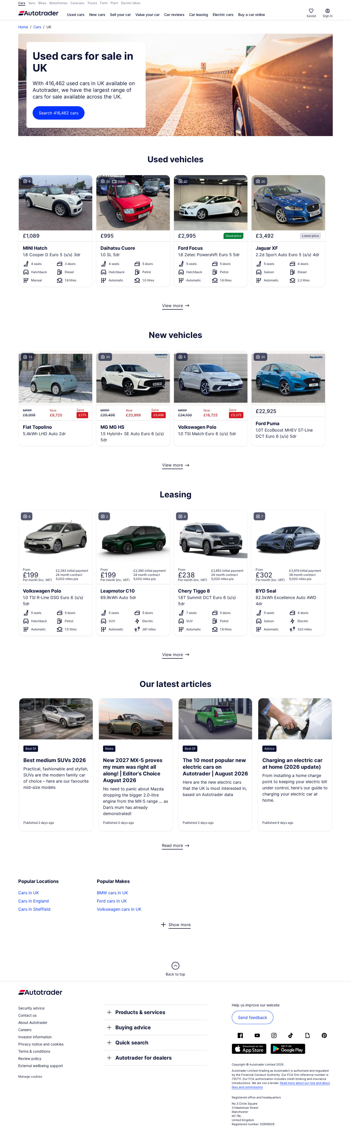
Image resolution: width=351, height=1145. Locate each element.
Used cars (76, 14)
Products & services (140, 1012)
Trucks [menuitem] (92, 3)
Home (23, 27)
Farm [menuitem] (103, 3)
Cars (37, 27)
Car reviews (174, 14)
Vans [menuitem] (31, 3)
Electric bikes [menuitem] (130, 3)
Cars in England (33, 901)
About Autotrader (32, 1022)
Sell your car (120, 14)
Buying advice (133, 1027)
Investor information (35, 1037)
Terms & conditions (34, 1051)
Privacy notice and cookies (40, 1044)
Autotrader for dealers (143, 1058)
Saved (311, 16)
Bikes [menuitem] (42, 3)
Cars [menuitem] (21, 3)
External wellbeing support (40, 1065)
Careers (24, 1029)
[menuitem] (76, 15)
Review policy (29, 1058)
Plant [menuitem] (114, 3)
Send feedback (252, 1017)
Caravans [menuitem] (77, 3)
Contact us (27, 1015)
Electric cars (223, 14)
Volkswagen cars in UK (119, 909)
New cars (97, 14)
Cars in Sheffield (34, 909)
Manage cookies (30, 1076)
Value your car (147, 14)
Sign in (327, 16)
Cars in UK (28, 892)
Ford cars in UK (112, 901)
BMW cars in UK (112, 892)
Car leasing (198, 14)
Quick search (131, 1043)
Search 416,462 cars (58, 112)
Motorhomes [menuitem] (58, 3)
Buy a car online (251, 14)
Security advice (31, 1008)
